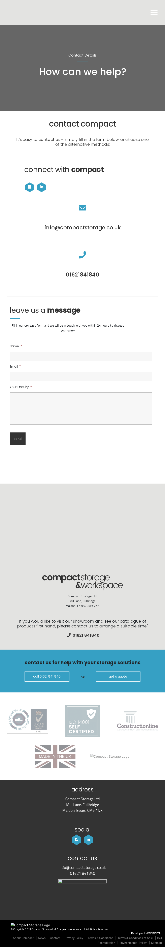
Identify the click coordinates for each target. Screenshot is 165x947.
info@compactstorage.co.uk (83, 867)
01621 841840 (82, 873)
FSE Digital (154, 933)
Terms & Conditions (100, 938)
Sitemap (156, 942)
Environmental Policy (133, 942)
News (41, 938)
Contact (55, 938)
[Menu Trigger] (154, 12)
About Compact (23, 938)
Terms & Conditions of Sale (135, 938)
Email (15, 367)
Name (16, 346)
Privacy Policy (74, 938)
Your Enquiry (21, 387)
